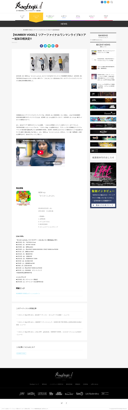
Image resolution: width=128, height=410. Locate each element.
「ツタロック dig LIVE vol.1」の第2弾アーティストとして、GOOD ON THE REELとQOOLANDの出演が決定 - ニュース (49, 323)
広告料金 (85, 384)
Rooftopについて (34, 384)
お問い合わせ (94, 384)
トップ (22, 16)
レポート (64, 16)
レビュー (92, 16)
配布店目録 (69, 384)
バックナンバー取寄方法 (56, 384)
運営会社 (44, 384)
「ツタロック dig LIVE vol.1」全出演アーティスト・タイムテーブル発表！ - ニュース (42, 315)
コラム (78, 16)
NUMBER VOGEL (21, 353)
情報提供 (77, 384)
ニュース (36, 16)
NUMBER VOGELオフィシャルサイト (28, 293)
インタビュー (50, 16)
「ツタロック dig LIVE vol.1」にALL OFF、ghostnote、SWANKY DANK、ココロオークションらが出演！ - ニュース (49, 333)
